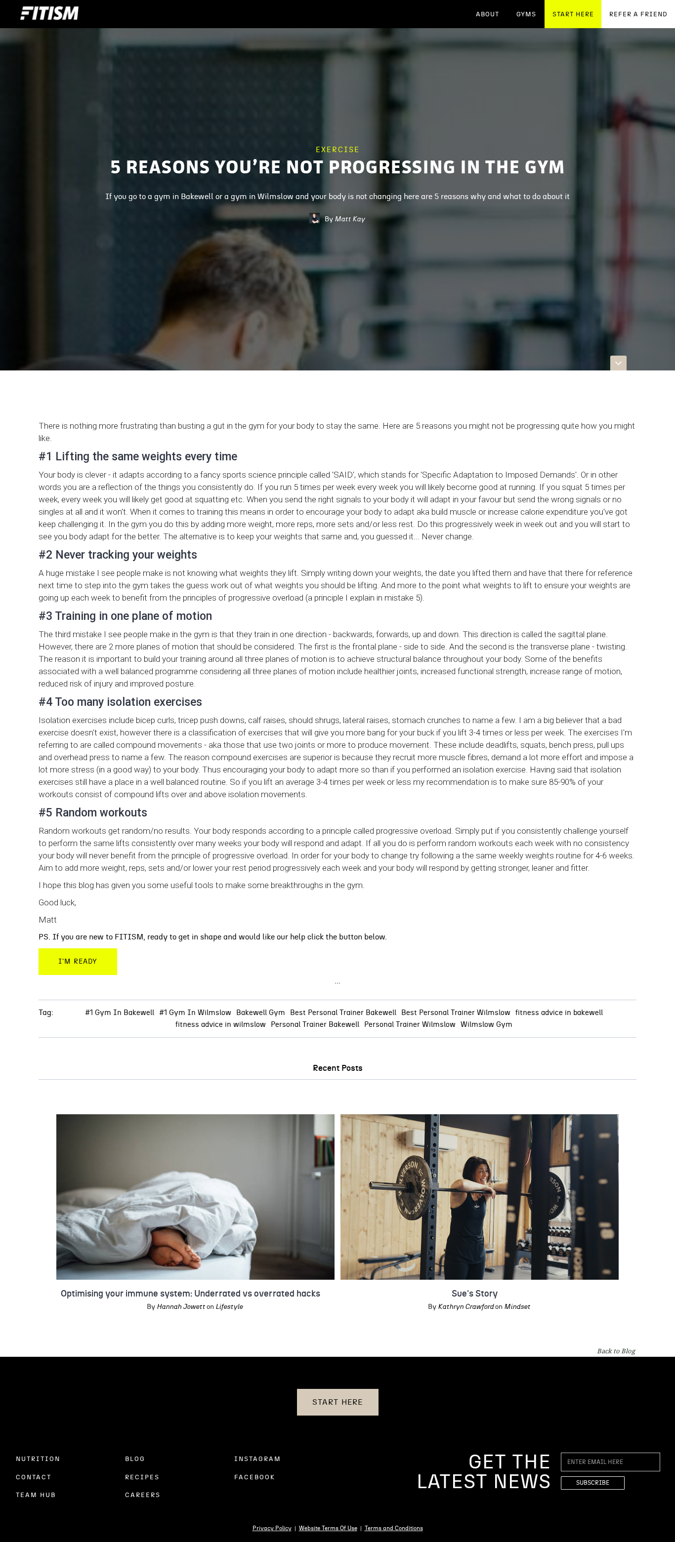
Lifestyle (229, 1306)
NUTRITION (38, 1459)
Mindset (517, 1306)
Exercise (338, 150)
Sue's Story (475, 1294)
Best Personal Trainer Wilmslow (455, 1012)
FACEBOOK (254, 1477)
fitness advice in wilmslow (220, 1024)
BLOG (135, 1459)
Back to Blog (616, 1350)
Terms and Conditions (394, 1528)
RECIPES (142, 1477)
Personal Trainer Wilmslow (410, 1024)
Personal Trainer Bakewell (315, 1024)
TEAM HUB (36, 1495)
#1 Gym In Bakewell (119, 1012)
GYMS (526, 14)
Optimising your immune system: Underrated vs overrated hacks (190, 1294)
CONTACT (33, 1477)
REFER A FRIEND (638, 14)
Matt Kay (350, 219)
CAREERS (143, 1495)
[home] (49, 14)
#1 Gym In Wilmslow (195, 1012)
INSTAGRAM (257, 1459)
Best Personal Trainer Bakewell (343, 1012)
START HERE (573, 14)
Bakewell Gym (260, 1012)
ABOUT (487, 14)
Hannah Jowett (181, 1306)
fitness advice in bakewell (559, 1012)
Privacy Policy (272, 1528)
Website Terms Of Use (328, 1528)
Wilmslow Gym (486, 1024)
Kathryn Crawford (466, 1306)
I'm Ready (77, 961)
